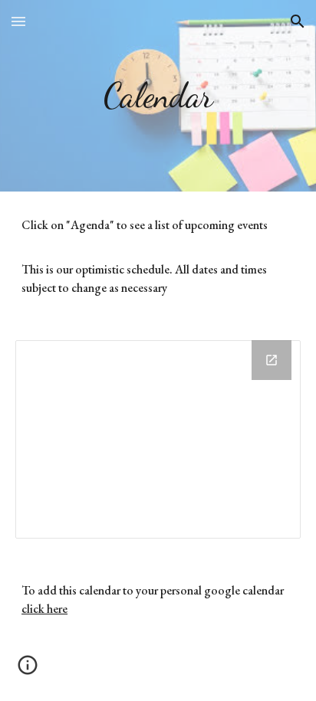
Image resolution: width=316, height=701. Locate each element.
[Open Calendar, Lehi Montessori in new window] (271, 360)
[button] (18, 21)
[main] (158, 96)
